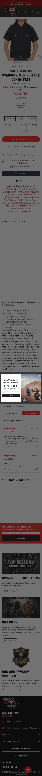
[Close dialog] (39, 375)
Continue (11, 395)
